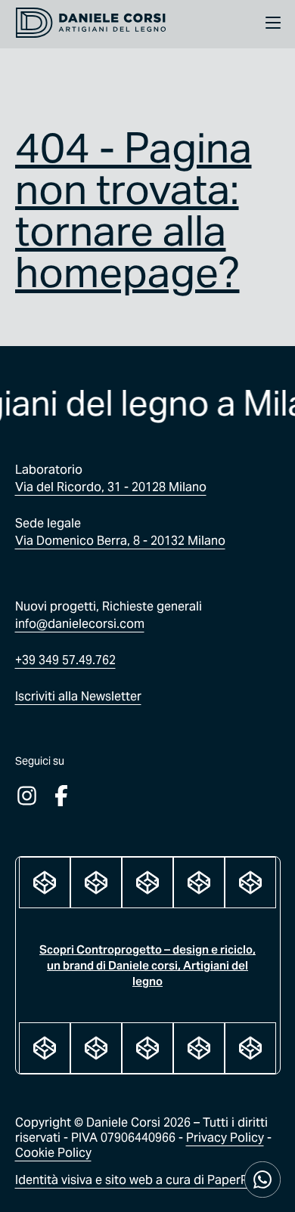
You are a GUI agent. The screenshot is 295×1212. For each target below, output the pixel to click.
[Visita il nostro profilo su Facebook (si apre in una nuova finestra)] (62, 796)
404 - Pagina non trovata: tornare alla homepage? (133, 210)
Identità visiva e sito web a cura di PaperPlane (143, 1180)
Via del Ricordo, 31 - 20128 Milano (110, 487)
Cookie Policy (53, 1153)
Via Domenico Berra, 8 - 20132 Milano (120, 541)
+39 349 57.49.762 (65, 660)
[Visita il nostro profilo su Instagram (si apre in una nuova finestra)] (27, 796)
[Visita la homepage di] (90, 24)
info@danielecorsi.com (79, 624)
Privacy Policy (225, 1138)
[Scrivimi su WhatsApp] (262, 1179)
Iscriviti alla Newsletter (78, 696)
